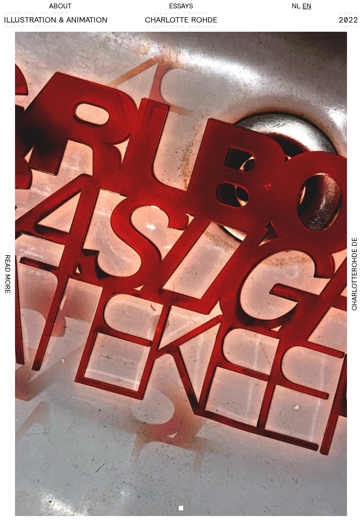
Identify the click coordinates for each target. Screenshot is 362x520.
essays (181, 6)
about (60, 6)
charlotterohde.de (354, 274)
